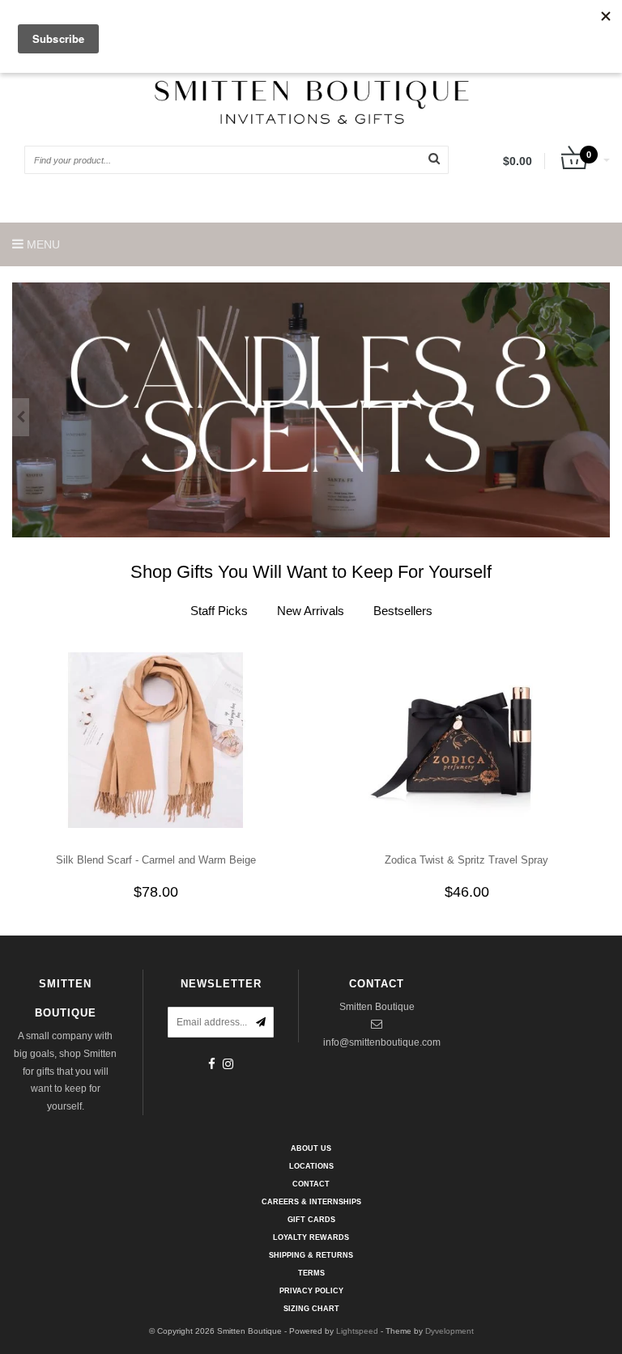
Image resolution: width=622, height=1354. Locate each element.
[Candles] (311, 409)
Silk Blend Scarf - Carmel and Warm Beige (156, 860)
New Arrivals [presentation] (310, 611)
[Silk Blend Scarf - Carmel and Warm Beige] (156, 738)
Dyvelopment (449, 1330)
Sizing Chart (311, 1309)
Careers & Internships (311, 1202)
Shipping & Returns (311, 1255)
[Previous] (20, 417)
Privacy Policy (311, 1291)
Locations (311, 1166)
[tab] (219, 610)
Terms (311, 1273)
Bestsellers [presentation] (402, 611)
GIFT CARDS (311, 1220)
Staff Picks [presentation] (219, 611)
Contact (311, 1184)
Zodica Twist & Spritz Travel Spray (466, 860)
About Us (311, 1148)
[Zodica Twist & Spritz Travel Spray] (467, 738)
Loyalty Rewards (311, 1237)
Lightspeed (357, 1330)
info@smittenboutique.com (382, 1042)
